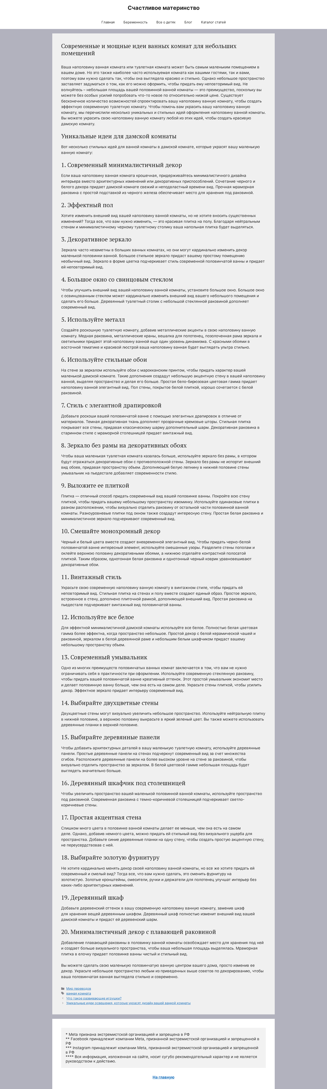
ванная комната (78, 993)
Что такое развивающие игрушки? (93, 998)
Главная (108, 22)
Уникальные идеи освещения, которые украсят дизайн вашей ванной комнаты (128, 1003)
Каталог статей (213, 22)
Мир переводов (78, 988)
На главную (163, 1077)
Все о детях (166, 22)
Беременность (135, 22)
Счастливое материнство (164, 7)
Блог (188, 22)
